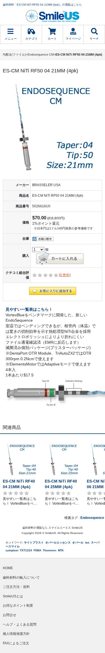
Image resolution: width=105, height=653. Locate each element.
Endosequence (92, 518)
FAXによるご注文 (16, 643)
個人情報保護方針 (16, 634)
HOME (8, 568)
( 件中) (65, 275)
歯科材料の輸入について (21, 578)
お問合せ (9, 615)
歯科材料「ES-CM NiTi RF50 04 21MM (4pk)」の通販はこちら (42, 4)
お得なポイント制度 (18, 605)
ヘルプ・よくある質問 (19, 624)
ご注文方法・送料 (16, 587)
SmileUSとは (13, 596)
